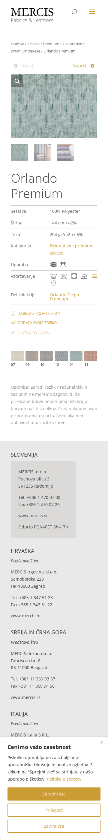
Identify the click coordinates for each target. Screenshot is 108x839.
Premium (51, 43)
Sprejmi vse (54, 794)
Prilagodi (54, 810)
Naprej (80, 66)
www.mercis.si (32, 515)
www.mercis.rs (25, 697)
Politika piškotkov (64, 779)
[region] (54, 788)
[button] (17, 81)
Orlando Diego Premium (64, 297)
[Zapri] (101, 742)
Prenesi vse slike (34, 332)
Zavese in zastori (63, 264)
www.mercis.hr (26, 615)
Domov (17, 43)
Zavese (33, 43)
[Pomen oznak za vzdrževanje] (94, 276)
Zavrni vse (54, 826)
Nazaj (26, 66)
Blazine (53, 264)
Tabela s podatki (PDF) (39, 313)
